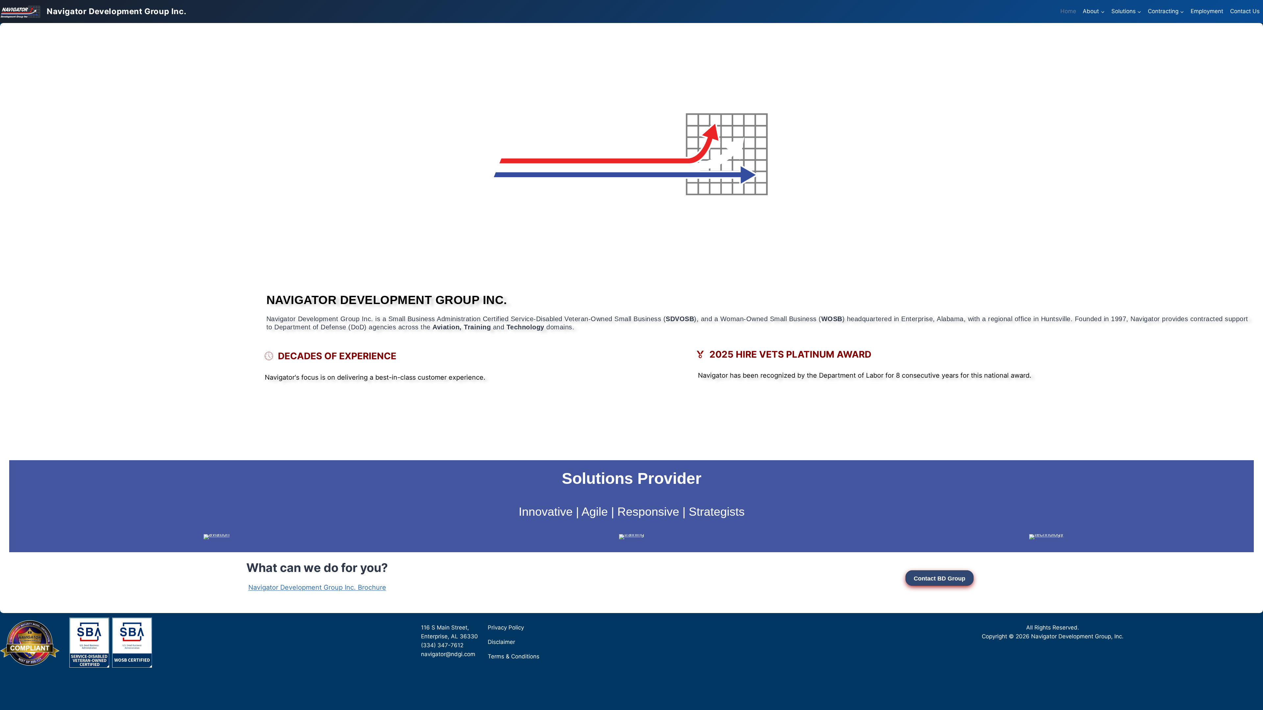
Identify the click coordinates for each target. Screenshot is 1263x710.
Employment (1207, 11)
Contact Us (1245, 11)
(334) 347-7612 (442, 645)
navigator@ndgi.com (448, 654)
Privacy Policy (506, 627)
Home (1068, 11)
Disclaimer (501, 642)
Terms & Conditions (513, 656)
